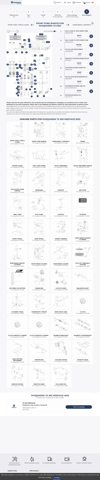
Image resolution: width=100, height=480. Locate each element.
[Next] (67, 25)
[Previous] (32, 25)
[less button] (83, 36)
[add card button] (91, 36)
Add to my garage (79, 407)
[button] (92, 23)
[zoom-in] (17, 31)
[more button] (87, 36)
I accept (56, 477)
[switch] (55, 31)
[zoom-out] (8, 31)
